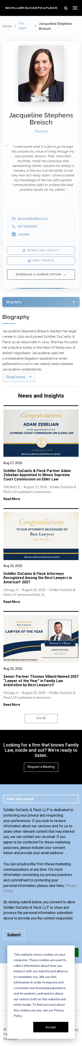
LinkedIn (24, 234)
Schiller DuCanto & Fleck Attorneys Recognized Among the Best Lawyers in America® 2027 (37, 577)
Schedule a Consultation (38, 274)
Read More (11, 499)
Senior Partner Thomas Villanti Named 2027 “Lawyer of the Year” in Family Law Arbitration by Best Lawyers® (41, 680)
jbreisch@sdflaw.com (33, 219)
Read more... (16, 377)
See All (41, 718)
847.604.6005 (27, 226)
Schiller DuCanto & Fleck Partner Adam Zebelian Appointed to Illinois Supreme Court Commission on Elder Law (37, 475)
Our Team (23, 25)
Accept (51, 1027)
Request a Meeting (41, 767)
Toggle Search (66, 8)
